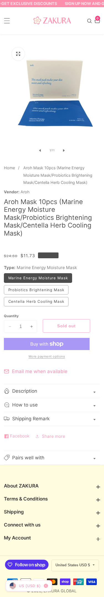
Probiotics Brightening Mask (38, 290)
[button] (52, 458)
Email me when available (39, 371)
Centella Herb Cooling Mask (38, 302)
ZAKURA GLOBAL (60, 591)
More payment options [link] (47, 356)
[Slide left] (40, 150)
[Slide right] (64, 150)
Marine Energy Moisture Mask (40, 279)
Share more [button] (53, 436)
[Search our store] (90, 21)
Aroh (25, 192)
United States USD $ (73, 565)
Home (9, 167)
